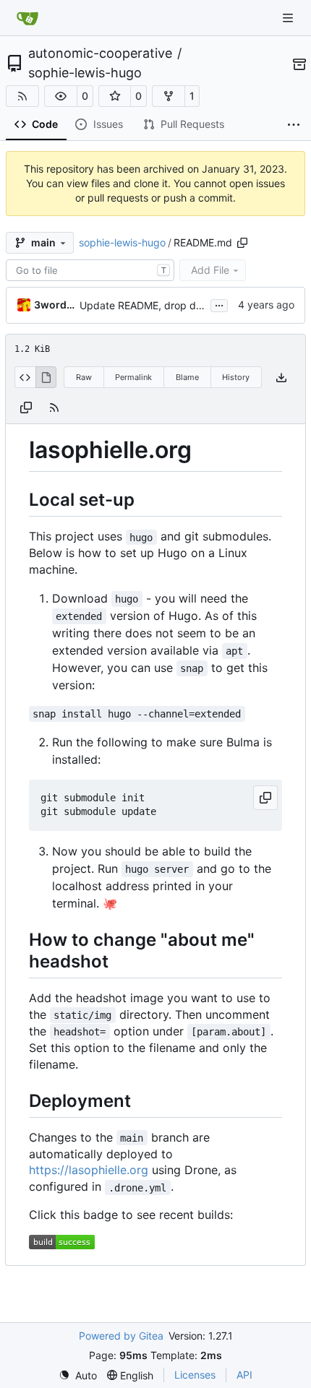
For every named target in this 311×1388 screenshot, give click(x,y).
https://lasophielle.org (88, 1170)
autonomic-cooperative (100, 53)
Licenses (195, 1374)
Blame (187, 377)
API (244, 1374)
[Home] (27, 18)
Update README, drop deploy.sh (158, 305)
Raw (84, 377)
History (236, 377)
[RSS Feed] (22, 96)
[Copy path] (242, 243)
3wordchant (54, 304)
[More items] (293, 125)
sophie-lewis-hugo (85, 73)
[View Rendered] (46, 377)
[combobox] (90, 270)
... (219, 304)
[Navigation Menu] (289, 18)
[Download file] (281, 377)
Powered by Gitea (121, 1335)
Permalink (133, 377)
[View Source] (24, 377)
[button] (60, 96)
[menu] (78, 1375)
